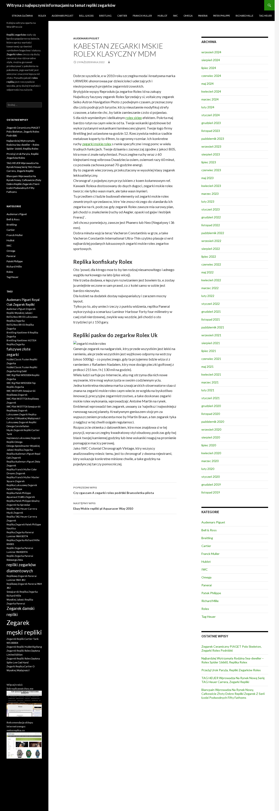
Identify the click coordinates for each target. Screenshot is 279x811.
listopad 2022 (210, 225)
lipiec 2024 (208, 68)
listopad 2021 (210, 319)
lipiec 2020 (208, 445)
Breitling (105, 15)
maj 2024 (207, 83)
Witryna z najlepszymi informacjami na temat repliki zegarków (61, 5)
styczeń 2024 (210, 115)
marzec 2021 (210, 382)
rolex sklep (134, 118)
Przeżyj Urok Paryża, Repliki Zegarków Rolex (231, 670)
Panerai (203, 15)
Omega (188, 15)
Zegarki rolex (14, 54)
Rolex (42, 15)
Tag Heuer (265, 15)
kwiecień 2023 (211, 186)
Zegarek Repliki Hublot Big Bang (24, 646)
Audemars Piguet (62, 15)
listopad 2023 (210, 131)
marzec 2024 (210, 99)
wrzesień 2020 (211, 429)
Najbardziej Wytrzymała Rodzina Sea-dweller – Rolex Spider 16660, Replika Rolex (232, 660)
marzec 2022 (210, 288)
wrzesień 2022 (211, 241)
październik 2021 (212, 327)
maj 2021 (207, 366)
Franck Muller (142, 15)
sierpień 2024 (210, 60)
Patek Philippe (221, 15)
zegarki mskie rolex (96, 144)
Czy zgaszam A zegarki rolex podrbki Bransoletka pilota (113, 490)
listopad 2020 (210, 414)
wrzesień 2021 (211, 335)
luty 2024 (207, 107)
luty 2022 (207, 296)
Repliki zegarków (16, 34)
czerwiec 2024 (211, 76)
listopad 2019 (210, 492)
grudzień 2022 (211, 217)
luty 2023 (207, 201)
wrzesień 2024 (211, 52)
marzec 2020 (210, 461)
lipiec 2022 (208, 256)
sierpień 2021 (210, 343)
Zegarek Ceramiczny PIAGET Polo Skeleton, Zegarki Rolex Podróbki (231, 648)
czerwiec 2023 (211, 170)
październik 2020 (212, 421)
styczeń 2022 (210, 303)
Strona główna (22, 15)
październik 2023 (212, 138)
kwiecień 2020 (211, 453)
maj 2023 (207, 178)
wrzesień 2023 (211, 146)
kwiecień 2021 (211, 374)
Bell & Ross (86, 15)
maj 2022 (207, 272)
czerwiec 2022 (211, 264)
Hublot (162, 15)
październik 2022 (212, 233)
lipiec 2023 (208, 162)
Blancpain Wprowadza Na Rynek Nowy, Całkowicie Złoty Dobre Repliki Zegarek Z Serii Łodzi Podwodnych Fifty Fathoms (233, 693)
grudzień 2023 (211, 123)
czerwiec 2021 (211, 359)
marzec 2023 (210, 193)
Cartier (122, 15)
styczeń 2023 (210, 209)
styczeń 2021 (210, 398)
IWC (175, 15)
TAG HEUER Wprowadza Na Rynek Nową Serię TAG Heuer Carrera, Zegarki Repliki (233, 680)
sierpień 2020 (210, 437)
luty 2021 (207, 390)
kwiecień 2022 (211, 280)
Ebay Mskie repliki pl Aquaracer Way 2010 (103, 506)
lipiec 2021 (208, 351)
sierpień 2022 (210, 248)
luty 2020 (207, 469)
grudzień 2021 (211, 311)
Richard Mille (244, 15)
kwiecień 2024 (211, 91)
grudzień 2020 (211, 406)
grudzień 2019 (211, 484)
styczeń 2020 (210, 476)
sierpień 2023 (210, 154)
